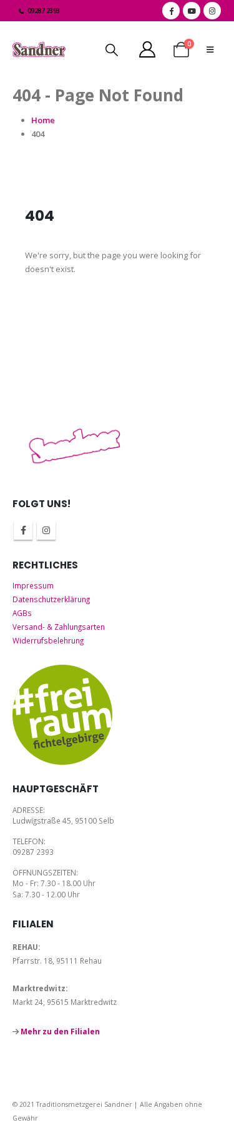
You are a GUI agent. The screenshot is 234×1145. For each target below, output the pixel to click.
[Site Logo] (39, 50)
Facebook (23, 530)
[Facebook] (171, 10)
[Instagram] (212, 10)
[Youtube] (191, 10)
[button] (111, 50)
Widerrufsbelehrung (48, 640)
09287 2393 (43, 10)
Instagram (46, 530)
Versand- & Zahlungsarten (58, 627)
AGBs (22, 613)
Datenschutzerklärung (51, 599)
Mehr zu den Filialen (60, 1031)
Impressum (33, 585)
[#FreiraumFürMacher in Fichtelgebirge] (62, 715)
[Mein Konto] (147, 49)
